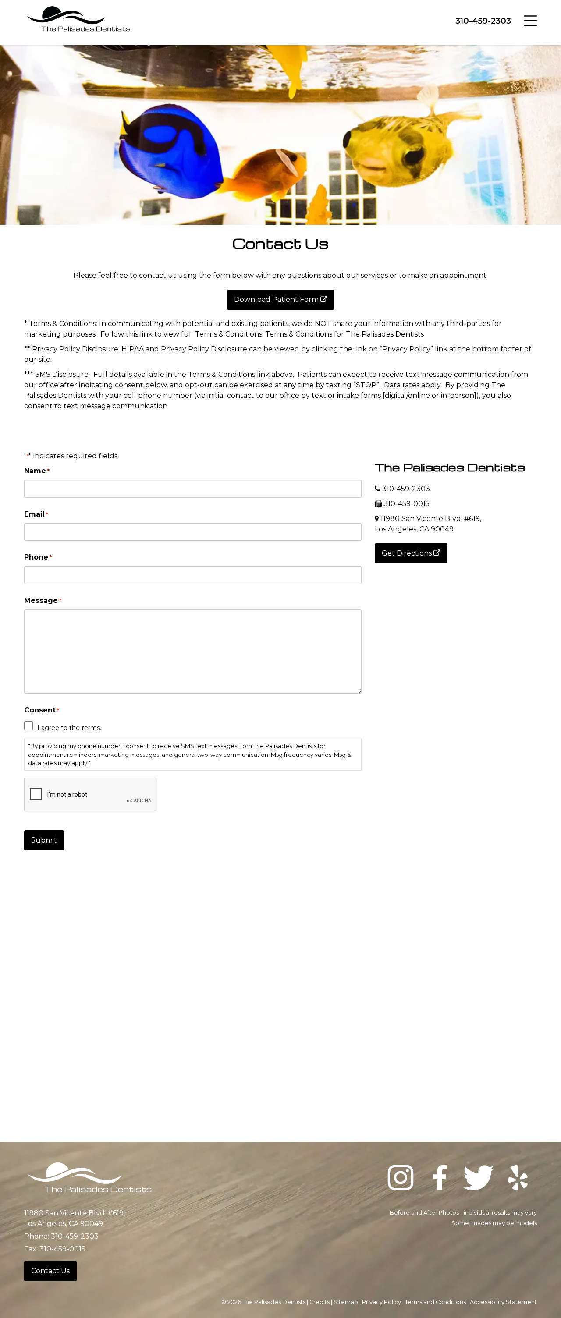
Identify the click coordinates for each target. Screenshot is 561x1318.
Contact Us (50, 1271)
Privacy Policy (381, 1302)
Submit (44, 840)
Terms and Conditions (435, 1302)
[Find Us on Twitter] (479, 1179)
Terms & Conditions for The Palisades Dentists (344, 334)
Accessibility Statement (503, 1302)
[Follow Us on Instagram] (400, 1179)
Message (42, 600)
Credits (319, 1302)
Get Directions (407, 553)
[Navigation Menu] (530, 19)
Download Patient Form (277, 299)
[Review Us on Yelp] (518, 1179)
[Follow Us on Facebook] (440, 1179)
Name (37, 471)
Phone (38, 557)
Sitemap (346, 1302)
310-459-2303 (483, 21)
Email (36, 514)
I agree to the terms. (69, 728)
